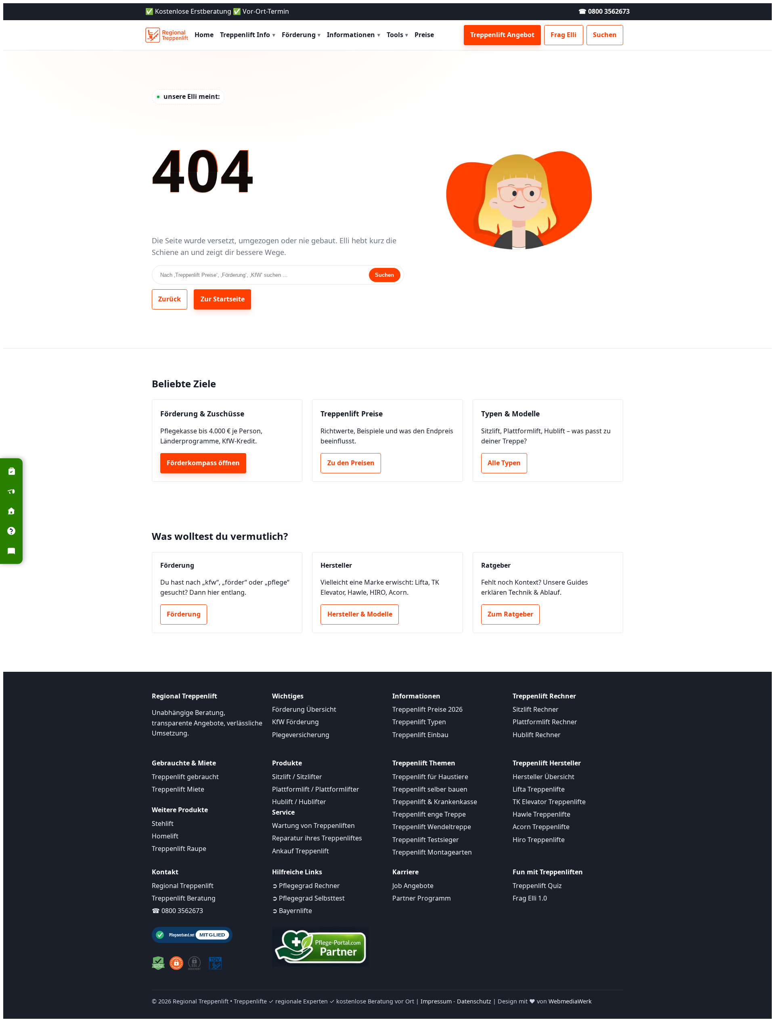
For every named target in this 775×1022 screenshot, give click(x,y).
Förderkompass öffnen (203, 462)
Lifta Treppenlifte (539, 789)
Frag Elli (563, 34)
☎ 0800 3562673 (604, 11)
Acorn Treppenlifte (541, 826)
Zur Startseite (223, 299)
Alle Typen (504, 462)
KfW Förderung (295, 721)
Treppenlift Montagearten (432, 852)
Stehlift (163, 823)
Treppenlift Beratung (184, 898)
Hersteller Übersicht (543, 776)
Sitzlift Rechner (536, 709)
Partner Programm (421, 898)
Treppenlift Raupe (179, 848)
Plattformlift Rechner (545, 721)
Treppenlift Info (247, 34)
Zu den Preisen (351, 462)
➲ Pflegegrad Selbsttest (308, 898)
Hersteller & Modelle (359, 614)
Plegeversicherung (300, 734)
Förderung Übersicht (304, 709)
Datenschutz (474, 1001)
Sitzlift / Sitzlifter (297, 776)
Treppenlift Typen (419, 721)
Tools (397, 34)
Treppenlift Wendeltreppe (431, 826)
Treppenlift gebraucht (185, 776)
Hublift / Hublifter (299, 801)
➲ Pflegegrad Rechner (306, 885)
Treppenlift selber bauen (429, 789)
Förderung (301, 34)
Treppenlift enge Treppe (429, 814)
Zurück (169, 299)
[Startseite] (166, 35)
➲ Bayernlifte (292, 910)
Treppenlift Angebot (502, 34)
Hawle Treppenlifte (541, 814)
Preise (424, 34)
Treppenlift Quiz (537, 885)
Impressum (436, 1001)
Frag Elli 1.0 (530, 898)
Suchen (605, 34)
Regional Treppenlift (183, 885)
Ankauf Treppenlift (300, 850)
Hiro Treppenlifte (539, 839)
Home (204, 34)
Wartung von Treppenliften (313, 825)
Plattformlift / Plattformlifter (315, 789)
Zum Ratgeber (510, 614)
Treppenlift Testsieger (425, 839)
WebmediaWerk (570, 1001)
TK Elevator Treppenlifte (549, 801)
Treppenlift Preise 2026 (427, 709)
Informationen (353, 34)
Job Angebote (413, 885)
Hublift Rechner (537, 734)
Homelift (165, 836)
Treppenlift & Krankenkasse (434, 801)
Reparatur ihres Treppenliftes (317, 838)
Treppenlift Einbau (420, 734)
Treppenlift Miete (178, 789)
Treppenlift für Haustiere (430, 776)
